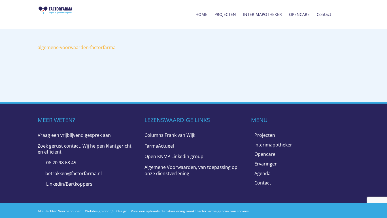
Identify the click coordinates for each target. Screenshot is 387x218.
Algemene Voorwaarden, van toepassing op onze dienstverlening (190, 170)
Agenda (262, 174)
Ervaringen (266, 164)
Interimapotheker (273, 145)
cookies (243, 211)
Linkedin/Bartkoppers (69, 184)
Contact (262, 183)
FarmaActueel (159, 146)
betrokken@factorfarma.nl (73, 173)
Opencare (264, 154)
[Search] (340, 14)
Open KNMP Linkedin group (173, 156)
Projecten (264, 135)
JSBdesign (119, 211)
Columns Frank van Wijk (169, 135)
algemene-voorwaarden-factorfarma (77, 47)
